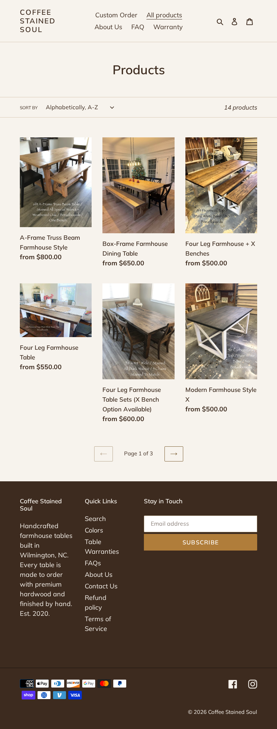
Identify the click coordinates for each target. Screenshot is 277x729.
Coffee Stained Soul (38, 21)
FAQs (93, 563)
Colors (94, 530)
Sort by (29, 107)
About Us (99, 574)
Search (95, 518)
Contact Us (101, 586)
